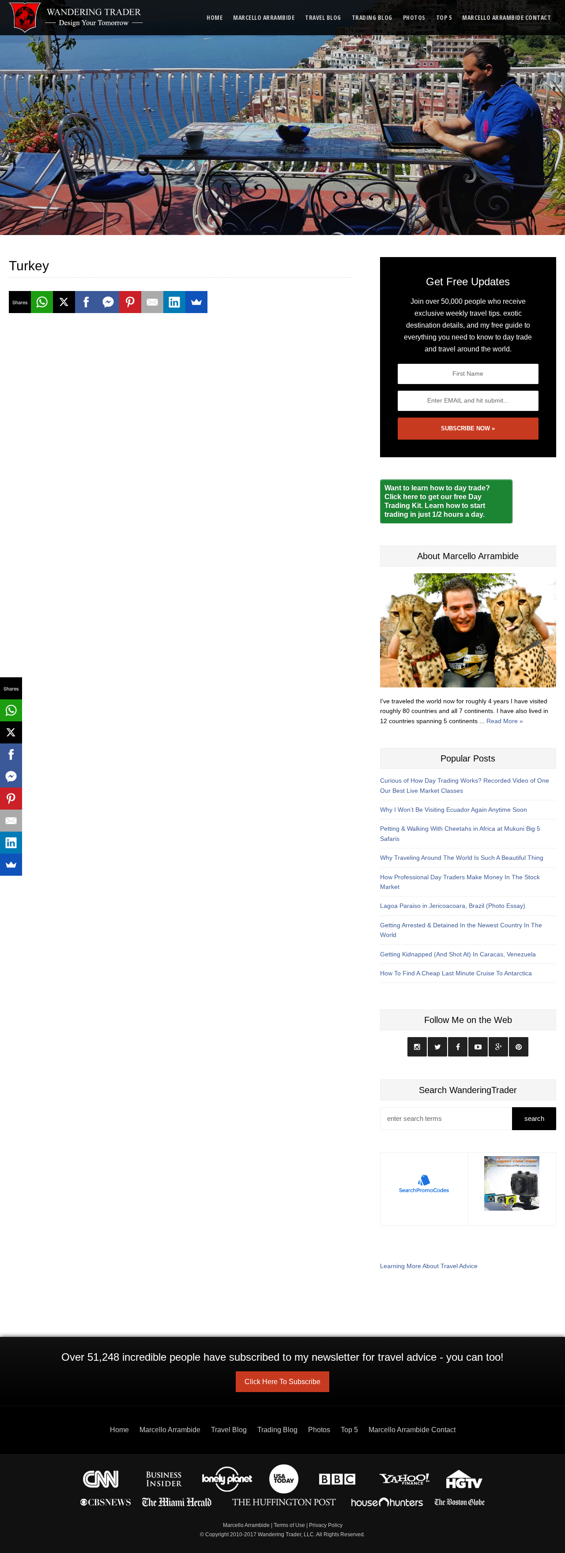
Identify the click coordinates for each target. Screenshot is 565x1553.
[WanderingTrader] (76, 17)
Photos (414, 17)
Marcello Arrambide (263, 17)
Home (214, 17)
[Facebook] (86, 302)
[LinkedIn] (174, 302)
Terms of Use (289, 1525)
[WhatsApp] (42, 302)
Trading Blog (372, 17)
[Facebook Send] (108, 302)
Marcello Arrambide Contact (506, 17)
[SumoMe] (196, 302)
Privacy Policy (326, 1525)
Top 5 (444, 17)
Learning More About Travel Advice (429, 1265)
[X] (64, 302)
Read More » (504, 720)
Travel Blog (323, 17)
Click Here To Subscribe (282, 1381)
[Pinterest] (130, 302)
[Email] (152, 302)
